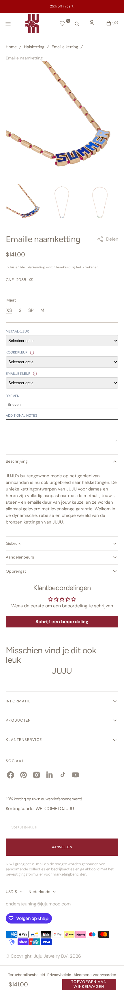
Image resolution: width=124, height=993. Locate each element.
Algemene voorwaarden (95, 974)
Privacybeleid (59, 974)
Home (11, 46)
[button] (77, 24)
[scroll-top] (110, 979)
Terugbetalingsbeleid (26, 974)
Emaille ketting (65, 46)
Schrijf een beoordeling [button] (62, 622)
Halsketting (34, 46)
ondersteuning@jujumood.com (38, 904)
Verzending (36, 267)
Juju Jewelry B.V (51, 956)
